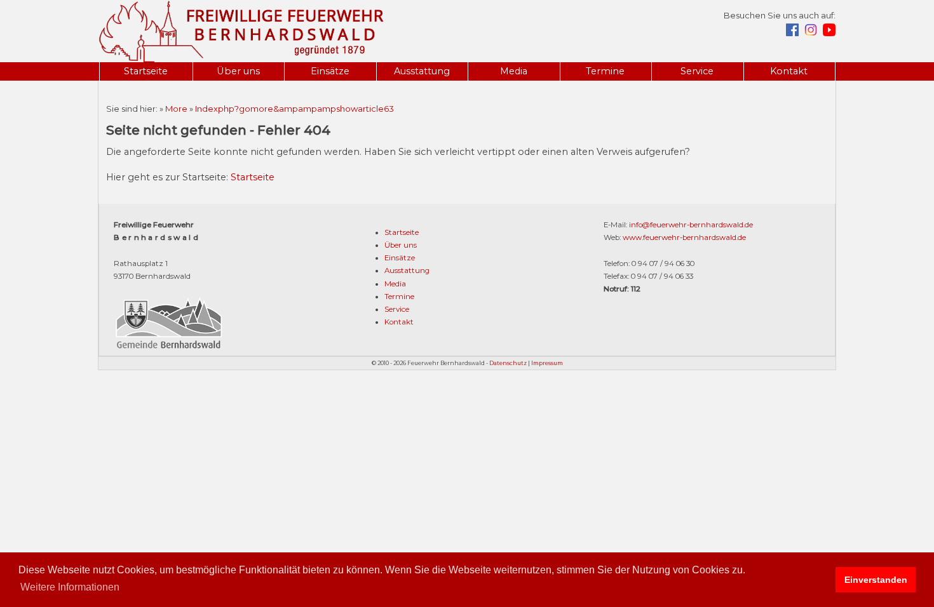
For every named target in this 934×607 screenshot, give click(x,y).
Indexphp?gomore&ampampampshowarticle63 (294, 108)
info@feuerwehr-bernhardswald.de (691, 224)
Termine (605, 71)
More (176, 108)
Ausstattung (422, 71)
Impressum (547, 363)
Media (513, 71)
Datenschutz (508, 363)
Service (697, 71)
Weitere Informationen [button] (69, 587)
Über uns (238, 71)
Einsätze (330, 71)
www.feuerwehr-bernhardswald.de (684, 237)
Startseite (146, 71)
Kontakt (789, 71)
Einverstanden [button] (875, 580)
